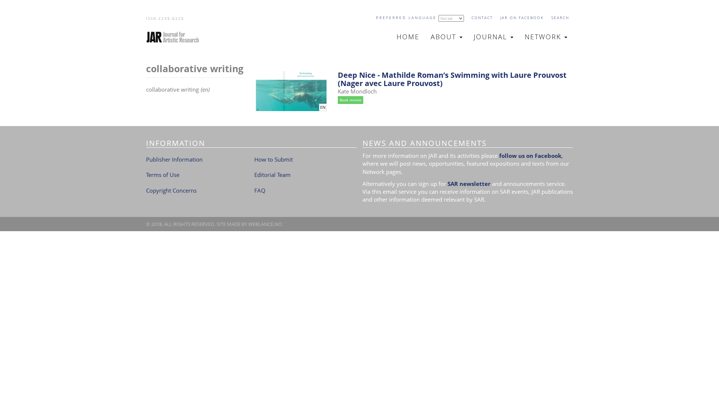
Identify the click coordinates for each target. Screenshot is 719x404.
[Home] (176, 37)
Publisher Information (174, 159)
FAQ (260, 190)
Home (408, 36)
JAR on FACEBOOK (522, 17)
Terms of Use (162, 174)
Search (560, 17)
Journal (492, 36)
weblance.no (265, 224)
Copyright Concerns (171, 190)
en (322, 107)
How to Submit (273, 159)
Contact (482, 17)
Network (544, 36)
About (445, 36)
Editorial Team (272, 174)
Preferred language (406, 17)
